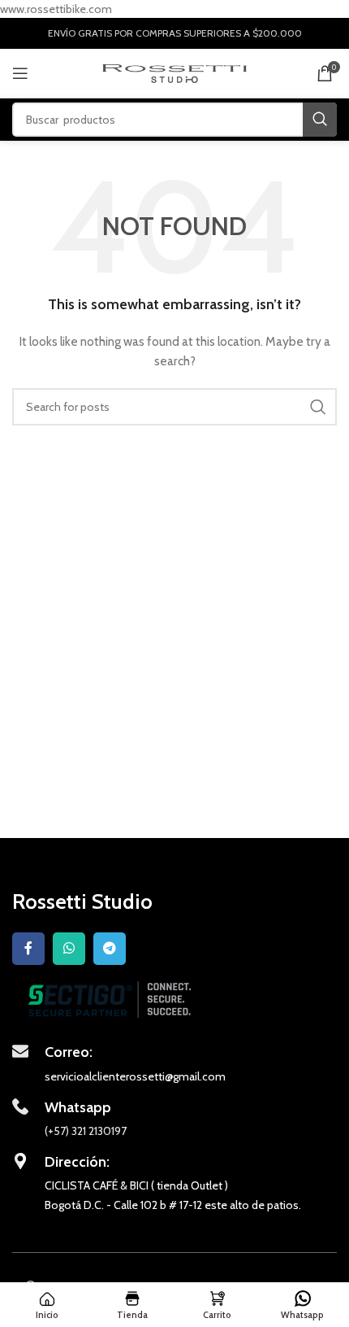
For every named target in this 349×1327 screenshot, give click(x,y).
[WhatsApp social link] (69, 948)
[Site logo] (175, 72)
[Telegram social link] (109, 948)
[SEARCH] (320, 120)
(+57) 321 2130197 (86, 1131)
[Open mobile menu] (20, 73)
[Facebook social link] (28, 948)
